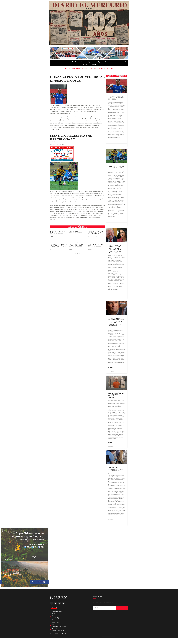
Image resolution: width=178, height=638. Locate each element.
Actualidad (69, 62)
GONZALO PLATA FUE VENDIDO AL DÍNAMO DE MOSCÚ (57, 231)
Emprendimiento (119, 62)
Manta (77, 62)
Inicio (55, 62)
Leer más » (52, 236)
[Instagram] (59, 603)
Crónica (83, 62)
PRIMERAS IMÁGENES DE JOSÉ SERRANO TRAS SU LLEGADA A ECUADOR (76, 244)
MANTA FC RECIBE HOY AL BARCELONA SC (77, 230)
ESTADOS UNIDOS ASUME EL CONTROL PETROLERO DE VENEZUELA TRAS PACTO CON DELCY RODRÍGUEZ (95, 232)
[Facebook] (51, 603)
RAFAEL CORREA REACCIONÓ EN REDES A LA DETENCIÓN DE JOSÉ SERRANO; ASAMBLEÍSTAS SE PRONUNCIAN (58, 245)
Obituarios (85, 64)
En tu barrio (108, 62)
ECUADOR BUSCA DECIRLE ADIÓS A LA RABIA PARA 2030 (96, 244)
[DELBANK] (62, 160)
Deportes (100, 62)
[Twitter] (55, 603)
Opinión (90, 62)
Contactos (93, 64)
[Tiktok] (63, 603)
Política (62, 62)
